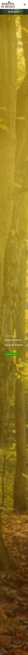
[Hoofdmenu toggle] (25, 4)
